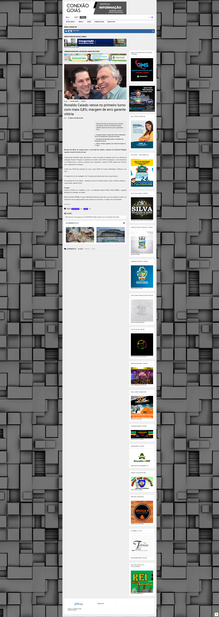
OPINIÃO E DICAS (99, 21)
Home (65, 101)
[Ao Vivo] (66, 31)
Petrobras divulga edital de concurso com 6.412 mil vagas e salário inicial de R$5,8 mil (110, 237)
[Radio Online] (153, 31)
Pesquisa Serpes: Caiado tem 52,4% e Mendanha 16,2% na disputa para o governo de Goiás (110, 135)
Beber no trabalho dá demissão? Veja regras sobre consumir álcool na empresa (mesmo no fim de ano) (79, 237)
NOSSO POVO (111, 21)
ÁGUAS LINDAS (70, 21)
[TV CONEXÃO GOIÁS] (80, 18)
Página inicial (101, 603)
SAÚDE (89, 21)
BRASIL (81, 21)
